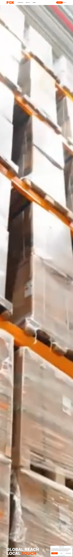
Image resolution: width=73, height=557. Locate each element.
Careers (34, 2)
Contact (59, 2)
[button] (71, 546)
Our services (20, 2)
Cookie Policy (59, 555)
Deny (61, 553)
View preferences (68, 553)
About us (28, 2)
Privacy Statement (63, 555)
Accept (54, 553)
